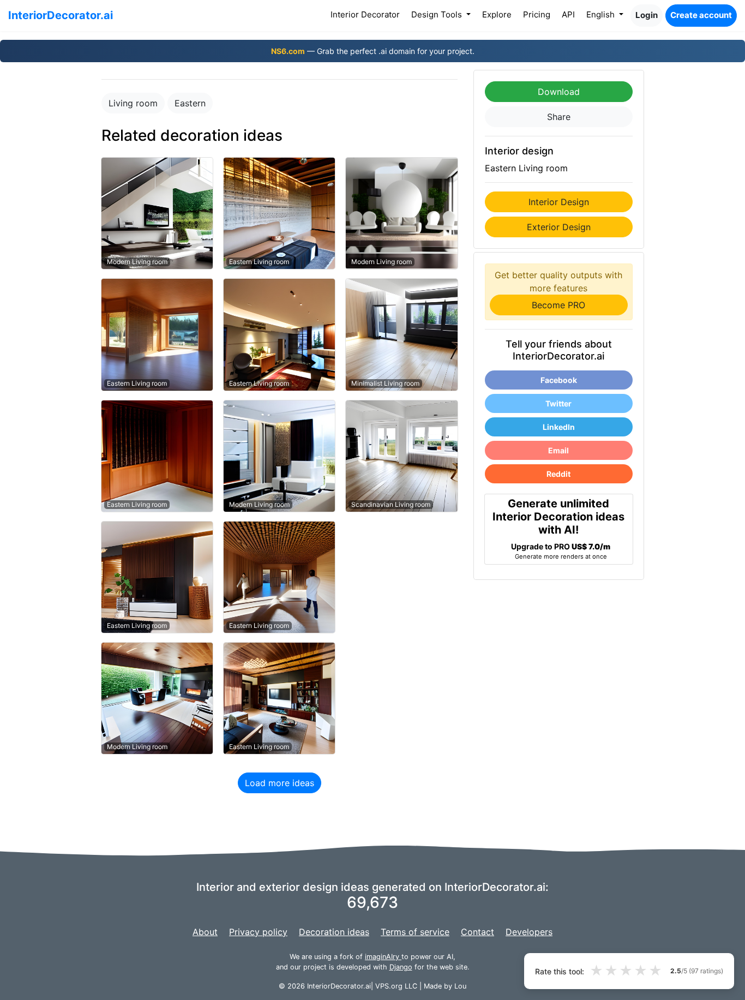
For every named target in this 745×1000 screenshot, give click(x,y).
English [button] (601, 14)
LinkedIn (559, 427)
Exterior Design (559, 226)
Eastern (190, 103)
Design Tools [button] (437, 14)
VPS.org (388, 986)
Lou (460, 986)
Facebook (558, 380)
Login (646, 15)
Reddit (558, 473)
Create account (701, 15)
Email (558, 450)
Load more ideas (279, 782)
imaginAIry (383, 957)
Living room (133, 103)
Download (559, 91)
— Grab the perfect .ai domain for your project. (372, 51)
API (568, 14)
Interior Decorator (367, 14)
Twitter (558, 403)
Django (400, 967)
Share (558, 116)
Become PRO (558, 305)
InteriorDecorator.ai (60, 15)
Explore (497, 14)
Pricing (536, 14)
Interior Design (558, 201)
